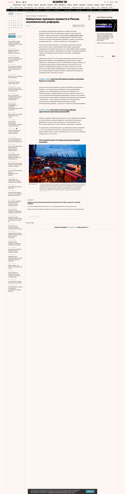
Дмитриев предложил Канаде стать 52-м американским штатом (14, 52)
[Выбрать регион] (105, 2)
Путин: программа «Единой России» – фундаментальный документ (15, 173)
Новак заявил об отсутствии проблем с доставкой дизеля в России (15, 227)
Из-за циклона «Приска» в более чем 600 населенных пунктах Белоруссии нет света (15, 68)
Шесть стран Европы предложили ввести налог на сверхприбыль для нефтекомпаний (15, 97)
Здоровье (93, 7)
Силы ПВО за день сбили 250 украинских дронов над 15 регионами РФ (15, 89)
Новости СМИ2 (30, 223)
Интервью (96, 5)
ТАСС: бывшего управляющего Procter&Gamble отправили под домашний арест (15, 124)
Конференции (104, 7)
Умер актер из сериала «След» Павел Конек (14, 82)
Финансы (36, 5)
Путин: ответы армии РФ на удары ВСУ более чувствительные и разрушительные (15, 148)
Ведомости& (41, 7)
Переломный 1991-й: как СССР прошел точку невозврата (48, 12)
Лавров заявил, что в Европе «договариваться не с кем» (15, 267)
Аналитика (48, 7)
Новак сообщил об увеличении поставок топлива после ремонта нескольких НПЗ (14, 275)
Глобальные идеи (17, 5)
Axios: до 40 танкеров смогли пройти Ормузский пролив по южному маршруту (15, 59)
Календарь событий (11, 14)
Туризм (110, 7)
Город (35, 7)
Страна (59, 7)
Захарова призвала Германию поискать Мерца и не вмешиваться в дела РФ (15, 219)
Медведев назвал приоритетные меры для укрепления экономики (14, 243)
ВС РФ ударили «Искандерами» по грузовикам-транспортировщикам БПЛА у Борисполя (15, 106)
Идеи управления (28, 7)
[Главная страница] (60, 2)
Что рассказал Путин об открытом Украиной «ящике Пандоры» (14, 132)
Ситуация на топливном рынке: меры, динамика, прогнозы (77, 12)
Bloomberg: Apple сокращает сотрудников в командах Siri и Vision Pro (14, 211)
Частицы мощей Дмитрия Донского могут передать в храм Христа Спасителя (15, 194)
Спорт (98, 7)
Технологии (50, 5)
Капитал (54, 7)
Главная (28, 16)
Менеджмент (82, 5)
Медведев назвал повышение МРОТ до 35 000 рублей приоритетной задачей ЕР (15, 259)
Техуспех (87, 7)
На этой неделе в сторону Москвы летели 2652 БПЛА (15, 282)
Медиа (55, 5)
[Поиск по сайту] (107, 2)
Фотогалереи (109, 5)
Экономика (30, 5)
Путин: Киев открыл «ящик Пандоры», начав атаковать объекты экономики (15, 165)
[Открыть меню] (116, 2)
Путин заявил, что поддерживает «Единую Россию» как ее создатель (15, 181)
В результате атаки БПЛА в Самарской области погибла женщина (15, 251)
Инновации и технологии (78, 7)
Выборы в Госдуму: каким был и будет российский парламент (107, 12)
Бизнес (24, 5)
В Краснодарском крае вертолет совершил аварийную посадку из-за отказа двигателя (14, 157)
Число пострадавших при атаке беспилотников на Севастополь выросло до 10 (15, 140)
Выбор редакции (30, 12)
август (19, 13)
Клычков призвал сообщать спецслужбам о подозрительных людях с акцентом (15, 289)
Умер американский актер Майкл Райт (15, 187)
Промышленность (66, 7)
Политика (69, 5)
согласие (52, 491)
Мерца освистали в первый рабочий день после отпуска (15, 116)
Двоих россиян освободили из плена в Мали (15, 77)
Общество (75, 5)
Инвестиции (43, 5)
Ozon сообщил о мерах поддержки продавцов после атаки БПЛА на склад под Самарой (15, 43)
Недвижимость (62, 5)
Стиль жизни (90, 5)
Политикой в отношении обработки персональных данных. (61, 492)
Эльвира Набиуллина (75, 35)
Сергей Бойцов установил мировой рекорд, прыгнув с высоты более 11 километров (15, 235)
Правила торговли (18, 7)
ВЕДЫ (11, 7)
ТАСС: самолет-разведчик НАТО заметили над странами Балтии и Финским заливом (14, 203)
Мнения (102, 5)
